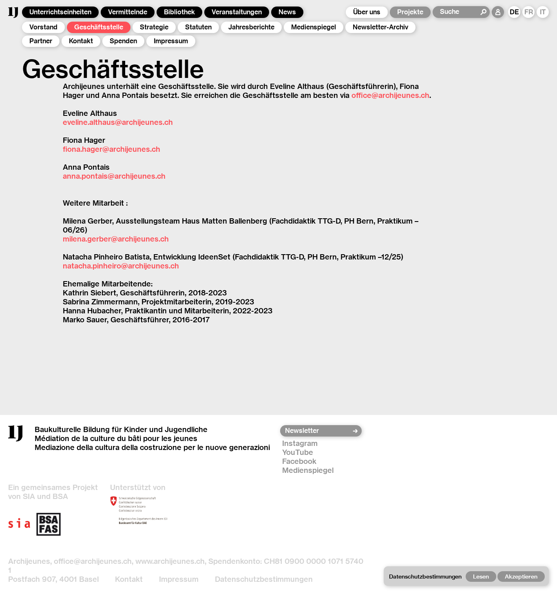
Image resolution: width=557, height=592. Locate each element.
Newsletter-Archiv (380, 27)
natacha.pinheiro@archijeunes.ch (121, 266)
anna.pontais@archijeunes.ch (114, 176)
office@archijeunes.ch (390, 95)
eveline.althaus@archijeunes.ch (118, 122)
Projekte (410, 12)
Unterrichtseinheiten (60, 12)
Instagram (300, 443)
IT (543, 12)
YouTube (297, 452)
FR (528, 12)
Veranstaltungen (237, 12)
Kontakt (81, 41)
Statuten (198, 27)
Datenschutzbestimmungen (264, 579)
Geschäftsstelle (98, 27)
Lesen (481, 576)
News (287, 12)
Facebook (299, 461)
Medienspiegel (313, 27)
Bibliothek (179, 12)
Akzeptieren (521, 576)
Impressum (171, 41)
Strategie (154, 27)
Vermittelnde (127, 12)
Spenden (123, 41)
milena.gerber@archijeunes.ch (116, 239)
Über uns (366, 12)
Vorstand (43, 27)
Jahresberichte (251, 27)
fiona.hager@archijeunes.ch (111, 149)
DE (514, 12)
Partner (40, 41)
